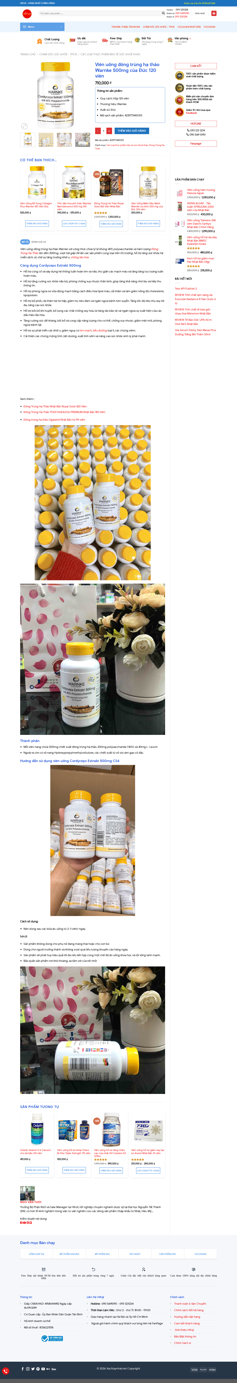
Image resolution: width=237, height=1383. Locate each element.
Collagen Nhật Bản (189, 27)
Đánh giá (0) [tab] (39, 242)
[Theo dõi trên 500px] (54, 1369)
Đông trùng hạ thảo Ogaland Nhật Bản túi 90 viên (54, 420)
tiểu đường (100, 330)
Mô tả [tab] (25, 242)
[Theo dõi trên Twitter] (33, 1369)
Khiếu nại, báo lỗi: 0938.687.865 (199, 3)
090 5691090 (182, 13)
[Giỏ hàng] (214, 13)
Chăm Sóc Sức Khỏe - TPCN (58, 54)
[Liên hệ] (5, 1371)
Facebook (191, 113)
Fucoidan (209, 27)
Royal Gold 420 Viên (74, 406)
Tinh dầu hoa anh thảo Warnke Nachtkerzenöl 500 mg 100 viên (74, 206)
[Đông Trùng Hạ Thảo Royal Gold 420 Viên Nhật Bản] (111, 183)
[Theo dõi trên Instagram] (28, 1369)
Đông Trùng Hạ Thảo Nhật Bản (43, 406)
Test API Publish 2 (186, 289)
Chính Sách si (182, 1343)
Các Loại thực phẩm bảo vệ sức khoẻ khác (111, 54)
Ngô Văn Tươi (31, 1202)
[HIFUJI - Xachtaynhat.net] (27, 14)
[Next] (85, 95)
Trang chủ (27, 54)
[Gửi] (163, 13)
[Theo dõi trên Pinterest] (38, 1369)
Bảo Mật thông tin (185, 1336)
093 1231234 (181, 9)
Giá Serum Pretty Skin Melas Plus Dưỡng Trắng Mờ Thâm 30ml (195, 332)
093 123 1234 (197, 130)
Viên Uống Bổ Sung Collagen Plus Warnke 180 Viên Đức (36, 205)
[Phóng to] (24, 126)
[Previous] (26, 95)
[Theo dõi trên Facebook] (22, 1369)
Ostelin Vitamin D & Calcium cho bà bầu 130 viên (35, 1152)
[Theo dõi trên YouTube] (43, 1369)
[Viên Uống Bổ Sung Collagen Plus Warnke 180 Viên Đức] (37, 183)
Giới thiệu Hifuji (184, 1330)
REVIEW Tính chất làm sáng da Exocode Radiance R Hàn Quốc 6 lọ (195, 299)
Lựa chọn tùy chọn (74, 223)
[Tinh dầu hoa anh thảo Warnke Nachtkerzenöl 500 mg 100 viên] (74, 183)
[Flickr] (48, 1369)
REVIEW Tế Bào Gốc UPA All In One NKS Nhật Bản (193, 322)
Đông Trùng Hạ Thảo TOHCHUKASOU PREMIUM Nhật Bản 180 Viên (64, 412)
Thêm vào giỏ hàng (132, 131)
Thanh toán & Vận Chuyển (190, 1304)
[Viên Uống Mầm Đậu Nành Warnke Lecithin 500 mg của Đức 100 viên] (148, 183)
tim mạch (86, 330)
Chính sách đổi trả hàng (189, 1310)
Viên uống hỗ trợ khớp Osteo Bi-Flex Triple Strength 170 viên (73, 1152)
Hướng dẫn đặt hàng (187, 1317)
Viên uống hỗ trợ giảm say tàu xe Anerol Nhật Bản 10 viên (147, 1152)
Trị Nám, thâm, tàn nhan (126, 27)
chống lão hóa (80, 257)
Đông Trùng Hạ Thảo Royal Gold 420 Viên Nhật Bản (109, 205)
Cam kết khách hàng (187, 1323)
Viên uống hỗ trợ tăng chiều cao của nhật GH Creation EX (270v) (110, 1153)
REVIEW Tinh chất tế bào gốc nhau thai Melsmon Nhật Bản (193, 311)
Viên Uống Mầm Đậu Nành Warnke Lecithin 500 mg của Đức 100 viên (147, 206)
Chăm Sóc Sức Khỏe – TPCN (158, 27)
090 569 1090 (198, 135)
